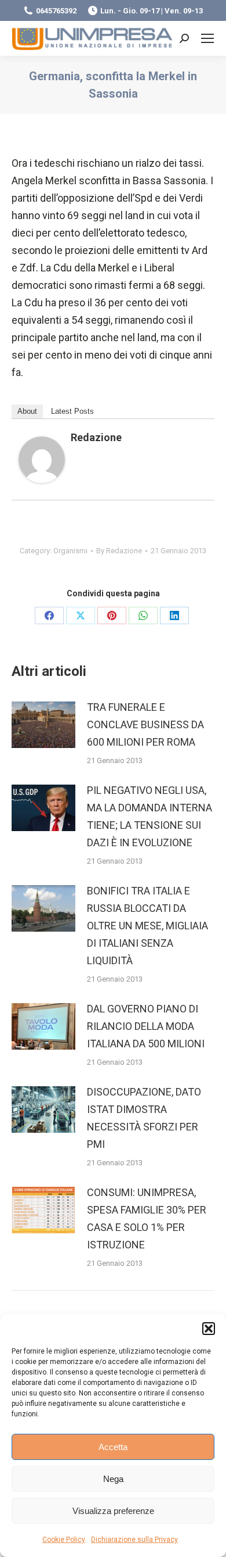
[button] (208, 1328)
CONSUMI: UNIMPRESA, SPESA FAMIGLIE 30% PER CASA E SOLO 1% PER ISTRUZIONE (146, 1218)
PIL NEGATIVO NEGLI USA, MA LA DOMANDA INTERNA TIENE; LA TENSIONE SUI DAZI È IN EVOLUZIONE (149, 816)
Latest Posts (72, 411)
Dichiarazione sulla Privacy (134, 1539)
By (119, 550)
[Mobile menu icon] (207, 38)
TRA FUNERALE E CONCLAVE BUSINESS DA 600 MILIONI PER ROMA (145, 724)
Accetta (113, 1447)
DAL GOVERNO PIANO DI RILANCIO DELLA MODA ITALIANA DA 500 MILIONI (146, 1026)
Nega (113, 1479)
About (27, 411)
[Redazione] (42, 479)
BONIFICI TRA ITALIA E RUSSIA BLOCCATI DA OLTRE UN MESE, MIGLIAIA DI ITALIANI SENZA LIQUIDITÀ (147, 926)
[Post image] (43, 724)
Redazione (96, 437)
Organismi (70, 550)
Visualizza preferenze (113, 1511)
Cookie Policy (63, 1539)
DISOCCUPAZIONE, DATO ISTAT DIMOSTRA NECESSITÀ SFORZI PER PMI (144, 1118)
